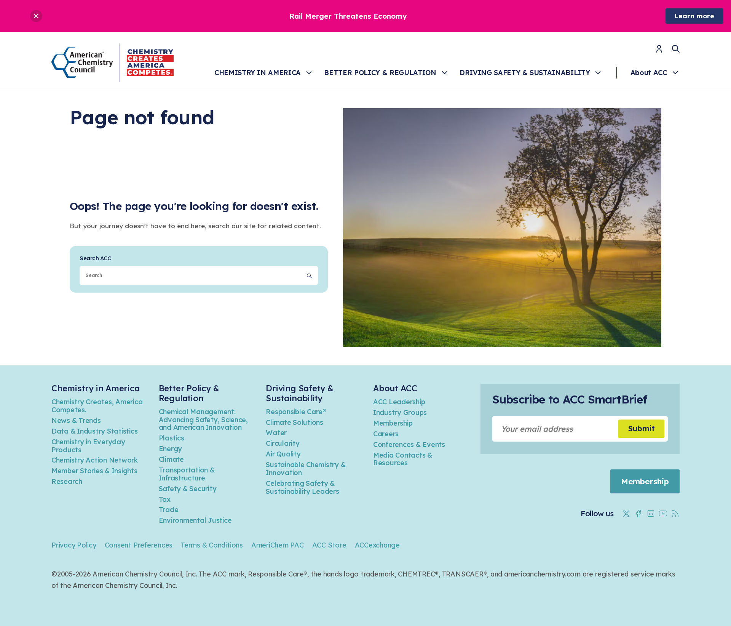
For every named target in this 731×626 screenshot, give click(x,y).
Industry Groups (400, 412)
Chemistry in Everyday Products (88, 445)
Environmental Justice (195, 520)
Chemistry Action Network (94, 460)
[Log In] (659, 51)
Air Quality (283, 454)
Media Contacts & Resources (402, 459)
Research (66, 481)
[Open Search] (676, 49)
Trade (169, 509)
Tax (165, 499)
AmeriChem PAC (277, 545)
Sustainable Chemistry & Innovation (305, 468)
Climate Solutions (294, 422)
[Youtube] (662, 513)
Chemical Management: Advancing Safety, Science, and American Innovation (203, 419)
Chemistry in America (257, 72)
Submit (641, 428)
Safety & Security (188, 488)
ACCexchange (377, 545)
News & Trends (76, 420)
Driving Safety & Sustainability (525, 72)
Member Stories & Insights (94, 470)
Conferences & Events (409, 444)
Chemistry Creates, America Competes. (96, 405)
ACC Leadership (399, 401)
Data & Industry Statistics (94, 431)
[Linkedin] (650, 513)
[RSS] (675, 513)
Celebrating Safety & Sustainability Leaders (302, 487)
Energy (170, 448)
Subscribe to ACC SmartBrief (569, 399)
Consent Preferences (138, 545)
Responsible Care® (296, 411)
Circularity (282, 443)
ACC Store (329, 545)
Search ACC (95, 258)
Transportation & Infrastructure (187, 474)
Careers (386, 433)
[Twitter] (626, 513)
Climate (171, 459)
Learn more (694, 16)
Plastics (171, 438)
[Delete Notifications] (36, 16)
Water (276, 432)
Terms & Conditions (212, 545)
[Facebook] (638, 513)
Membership (392, 423)
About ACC (648, 72)
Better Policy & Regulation (380, 72)
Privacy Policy (73, 545)
